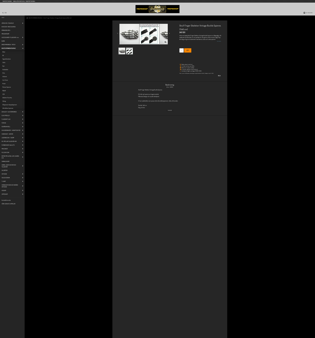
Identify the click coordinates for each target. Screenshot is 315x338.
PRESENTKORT (5, 34)
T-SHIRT (4, 181)
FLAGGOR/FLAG (6, 119)
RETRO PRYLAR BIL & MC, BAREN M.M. (10, 157)
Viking (4, 101)
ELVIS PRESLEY (6, 115)
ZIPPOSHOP (5, 194)
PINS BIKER (5, 149)
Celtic (3, 62)
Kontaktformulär (6, 200)
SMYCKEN (4, 174)
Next (169, 33)
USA (3, 94)
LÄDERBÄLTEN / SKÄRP (8, 138)
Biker (3, 52)
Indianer (4, 76)
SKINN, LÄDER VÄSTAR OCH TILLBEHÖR (9, 166)
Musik (3, 83)
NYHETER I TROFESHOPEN (9, 27)
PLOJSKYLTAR (5, 152)
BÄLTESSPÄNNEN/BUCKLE (9, 48)
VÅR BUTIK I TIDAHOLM (8, 23)
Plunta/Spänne (6, 87)
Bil (3, 55)
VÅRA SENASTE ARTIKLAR (8, 204)
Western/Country (7, 97)
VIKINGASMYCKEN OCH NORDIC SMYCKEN (10, 186)
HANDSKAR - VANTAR (7, 134)
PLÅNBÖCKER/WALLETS (8, 145)
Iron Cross (5, 80)
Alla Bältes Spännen (7, 108)
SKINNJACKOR (5, 161)
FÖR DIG (4, 123)
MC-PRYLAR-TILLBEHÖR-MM (9, 141)
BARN (3, 41)
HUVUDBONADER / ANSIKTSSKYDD (11, 130)
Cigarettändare (6, 59)
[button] (309, 13)
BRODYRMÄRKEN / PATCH (8, 44)
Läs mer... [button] (219, 41)
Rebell (4, 90)
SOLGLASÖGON (6, 177)
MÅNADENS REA (6, 30)
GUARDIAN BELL (6, 126)
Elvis (3, 73)
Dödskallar (5, 69)
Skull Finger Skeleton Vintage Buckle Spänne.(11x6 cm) (58, 18)
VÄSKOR (4, 190)
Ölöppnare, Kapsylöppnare (9, 104)
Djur (3, 66)
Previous (117, 33)
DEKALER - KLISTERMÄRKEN (9, 112)
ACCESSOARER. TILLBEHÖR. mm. (10, 37)
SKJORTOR (4, 170)
